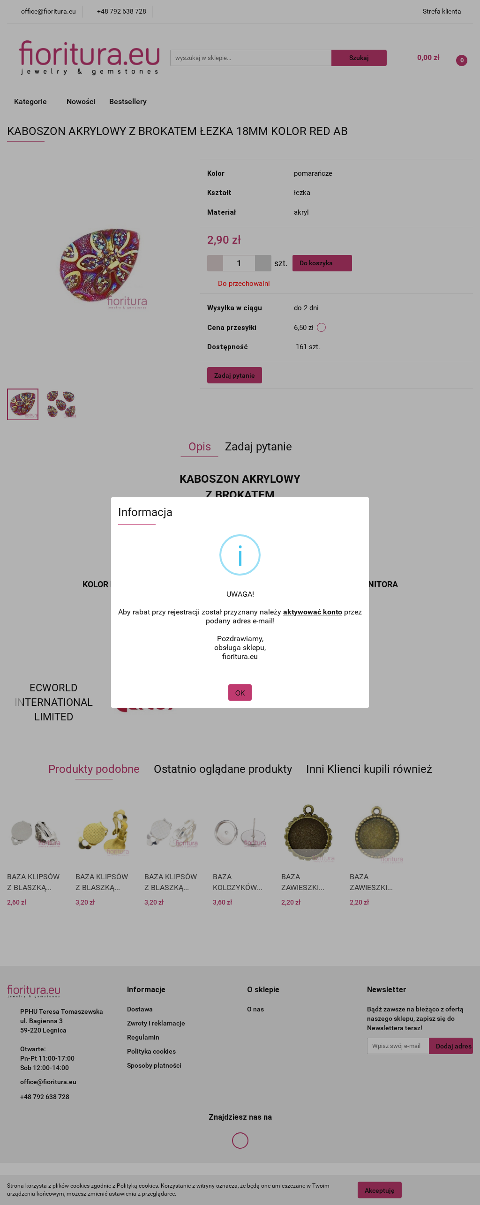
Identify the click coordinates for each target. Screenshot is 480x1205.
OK (240, 692)
